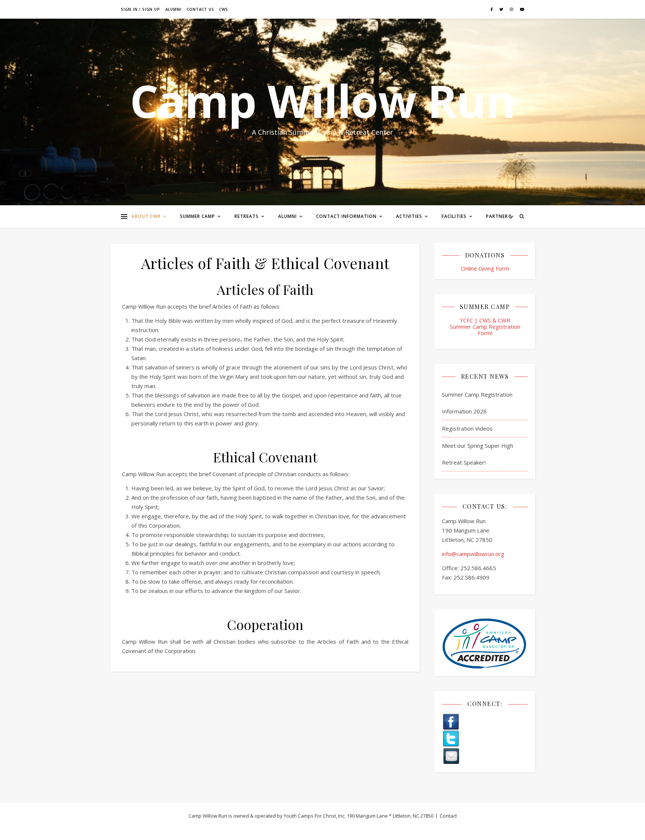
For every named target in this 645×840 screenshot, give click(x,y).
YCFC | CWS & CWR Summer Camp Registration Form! (485, 326)
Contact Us (200, 9)
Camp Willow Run (322, 100)
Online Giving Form (485, 268)
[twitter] (501, 9)
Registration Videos (467, 428)
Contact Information (346, 216)
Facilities (454, 216)
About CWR (146, 216)
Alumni (173, 9)
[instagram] (512, 9)
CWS (223, 9)
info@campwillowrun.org (473, 554)
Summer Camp (197, 216)
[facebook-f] (492, 9)
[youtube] (522, 9)
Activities (409, 216)
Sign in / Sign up (140, 9)
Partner (497, 216)
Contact (448, 815)
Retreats (246, 216)
